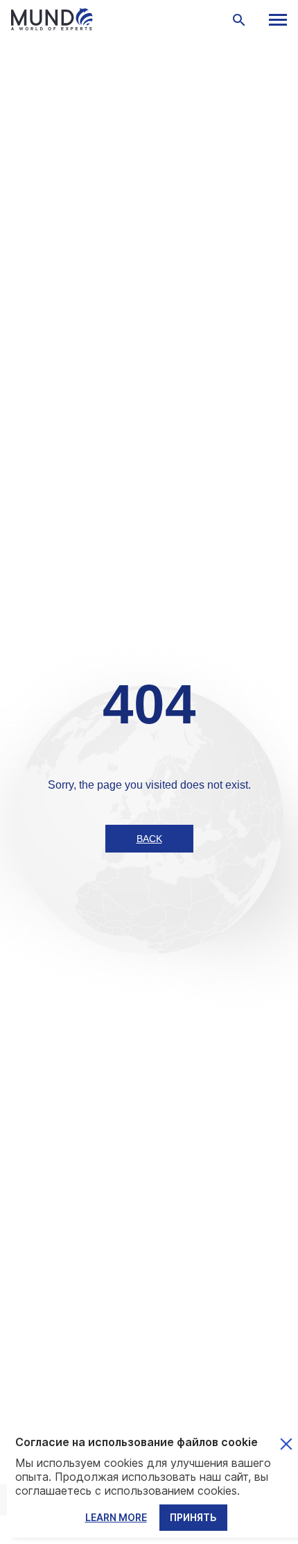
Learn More (116, 1517)
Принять (193, 1517)
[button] (277, 19)
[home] (115, 19)
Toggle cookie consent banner (286, 1444)
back (149, 838)
